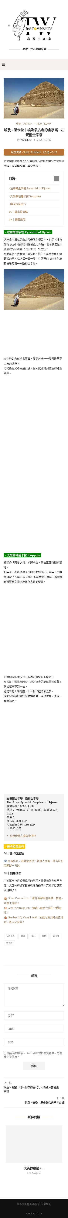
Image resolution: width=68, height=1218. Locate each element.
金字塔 (9, 943)
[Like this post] (25, 957)
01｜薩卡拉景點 (18, 211)
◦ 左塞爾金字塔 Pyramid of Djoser (30, 188)
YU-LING (25, 139)
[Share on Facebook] (35, 957)
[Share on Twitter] (44, 957)
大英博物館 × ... (34, 1168)
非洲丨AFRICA (24, 123)
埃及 (34, 936)
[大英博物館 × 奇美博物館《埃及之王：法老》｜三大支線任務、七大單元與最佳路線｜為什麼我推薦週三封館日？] (34, 1144)
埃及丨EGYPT (44, 123)
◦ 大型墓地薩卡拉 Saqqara (25, 196)
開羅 (44, 936)
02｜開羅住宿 (17, 219)
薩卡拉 (56, 936)
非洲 (23, 936)
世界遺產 (10, 936)
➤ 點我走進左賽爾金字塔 (21, 835)
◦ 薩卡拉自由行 (17, 204)
